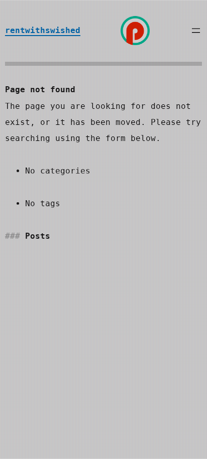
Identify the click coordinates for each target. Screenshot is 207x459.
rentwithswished (42, 30)
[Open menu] (196, 31)
